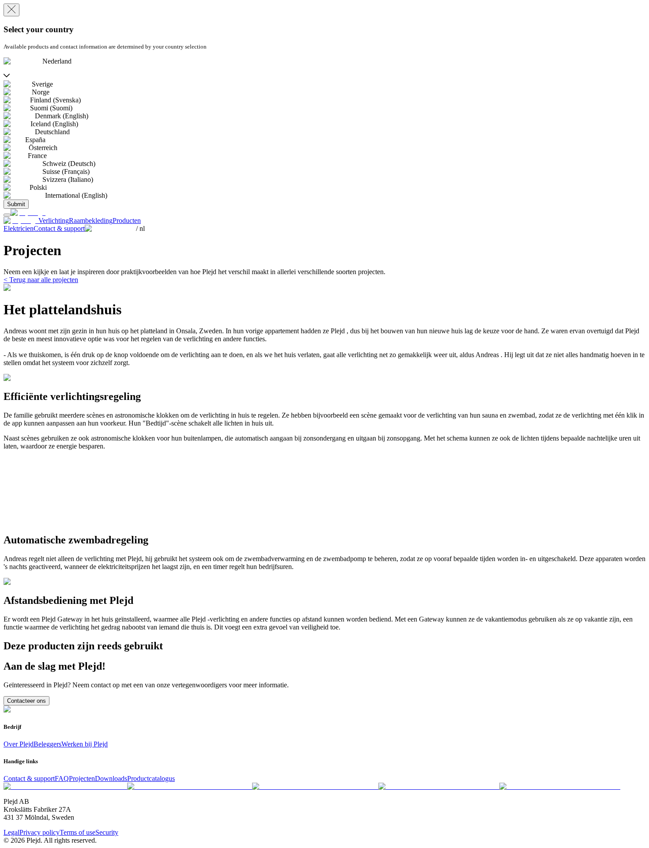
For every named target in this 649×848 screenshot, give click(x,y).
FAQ (62, 778)
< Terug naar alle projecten (41, 279)
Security (106, 832)
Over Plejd (19, 744)
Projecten (82, 778)
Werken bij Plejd (84, 744)
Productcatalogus (151, 778)
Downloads (111, 778)
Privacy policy (39, 832)
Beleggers (47, 744)
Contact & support (29, 778)
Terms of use (77, 832)
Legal (11, 832)
